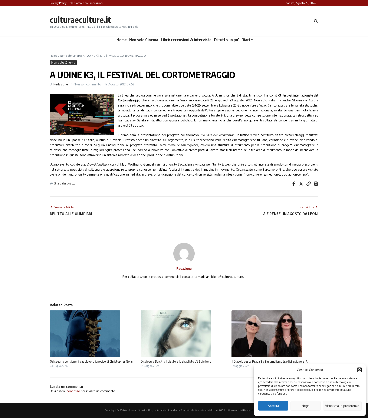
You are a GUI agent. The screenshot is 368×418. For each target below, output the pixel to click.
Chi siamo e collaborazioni (86, 3)
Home (121, 39)
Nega (305, 406)
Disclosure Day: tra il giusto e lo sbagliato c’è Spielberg (176, 361)
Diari (246, 39)
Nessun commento (88, 84)
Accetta (273, 406)
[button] (359, 370)
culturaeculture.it (80, 19)
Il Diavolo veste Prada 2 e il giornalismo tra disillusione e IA (269, 361)
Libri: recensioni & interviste (186, 39)
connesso (73, 391)
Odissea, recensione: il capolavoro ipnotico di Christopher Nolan (92, 361)
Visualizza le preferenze (342, 406)
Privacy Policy (58, 3)
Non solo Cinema (143, 39)
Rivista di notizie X (253, 410)
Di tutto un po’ (226, 39)
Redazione (60, 84)
